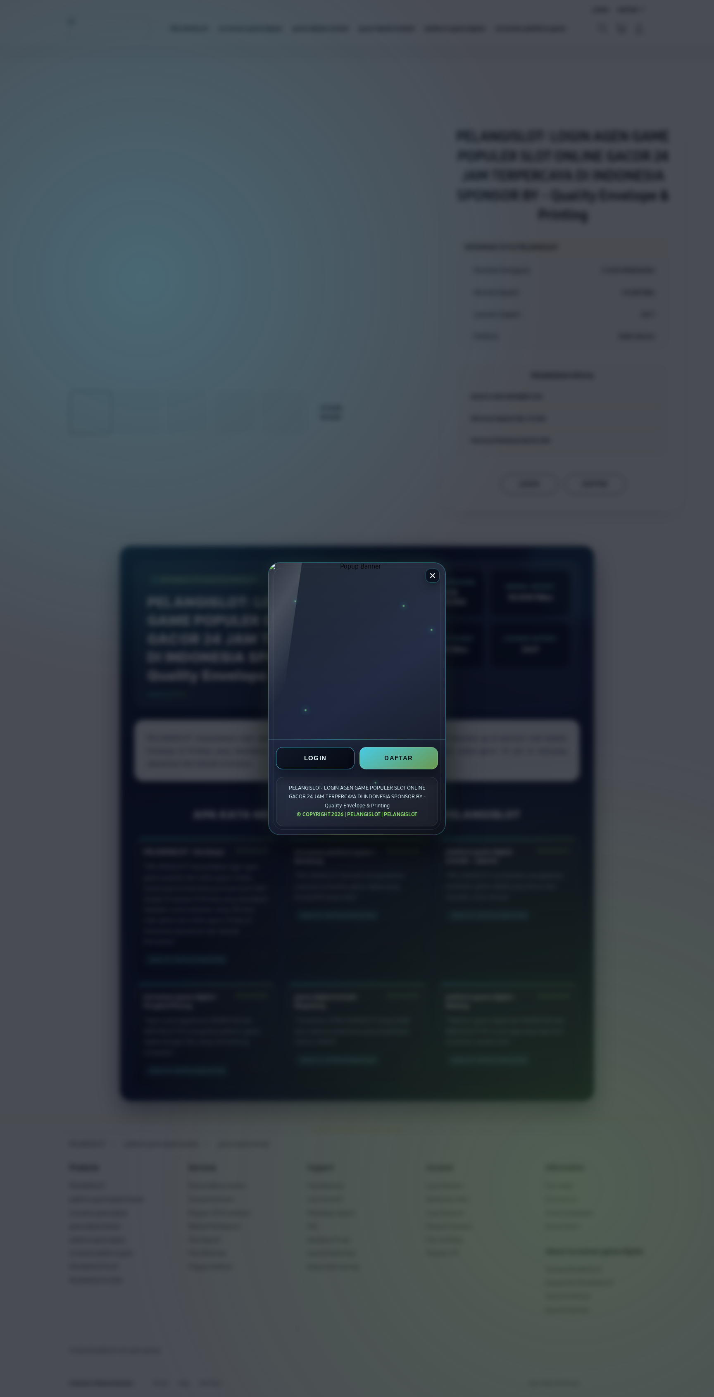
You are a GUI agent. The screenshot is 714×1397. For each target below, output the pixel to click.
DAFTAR (398, 758)
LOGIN (315, 758)
